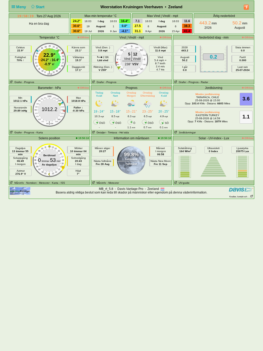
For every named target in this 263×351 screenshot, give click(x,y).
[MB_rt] (20, 190)
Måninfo (18, 182)
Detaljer (100, 132)
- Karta (39, 132)
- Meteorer (43, 182)
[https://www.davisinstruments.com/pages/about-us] (241, 189)
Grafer (17, 82)
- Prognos (28, 82)
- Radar (203, 82)
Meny (21, 7)
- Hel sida (123, 132)
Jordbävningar (186, 132)
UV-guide (183, 182)
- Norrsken (31, 182)
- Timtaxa (111, 132)
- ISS (62, 182)
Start (40, 7)
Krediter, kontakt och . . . (239, 197)
